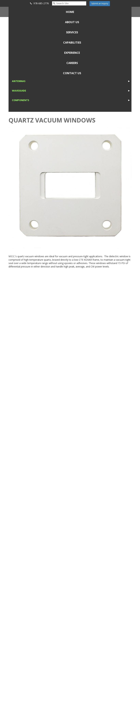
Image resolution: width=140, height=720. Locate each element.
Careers (72, 63)
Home (70, 12)
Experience (72, 53)
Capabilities (72, 42)
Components (20, 100)
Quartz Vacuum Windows (52, 120)
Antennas (18, 81)
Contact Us (72, 73)
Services (72, 32)
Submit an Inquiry (99, 3)
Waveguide (19, 90)
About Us (72, 22)
